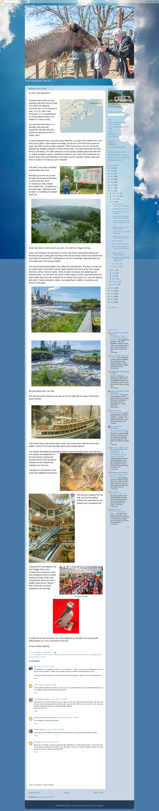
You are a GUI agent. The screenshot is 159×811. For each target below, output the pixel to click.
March (114, 279)
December (116, 193)
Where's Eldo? (115, 510)
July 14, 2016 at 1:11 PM (45, 666)
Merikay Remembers (115, 160)
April (114, 276)
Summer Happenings (117, 375)
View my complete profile (116, 147)
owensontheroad (40, 730)
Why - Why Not (113, 136)
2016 (112, 191)
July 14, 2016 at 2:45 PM (47, 685)
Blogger (100, 805)
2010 (112, 302)
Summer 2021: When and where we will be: (117, 123)
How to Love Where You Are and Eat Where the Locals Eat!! (119, 449)
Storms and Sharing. (117, 412)
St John (43, 657)
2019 (112, 182)
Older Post (98, 792)
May (114, 273)
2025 (112, 168)
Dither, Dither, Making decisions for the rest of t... (120, 248)
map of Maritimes (54, 654)
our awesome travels (41, 699)
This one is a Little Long (118, 494)
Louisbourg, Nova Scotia (120, 209)
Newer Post (34, 792)
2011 (112, 299)
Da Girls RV (114, 492)
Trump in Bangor (117, 266)
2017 (112, 188)
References (112, 134)
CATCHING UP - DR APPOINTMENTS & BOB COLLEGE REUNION (118, 454)
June (114, 270)
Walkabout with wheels (118, 472)
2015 (112, 288)
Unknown (37, 742)
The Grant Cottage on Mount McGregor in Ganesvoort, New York (119, 476)
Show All (128, 526)
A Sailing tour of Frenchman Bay (118, 254)
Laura (36, 685)
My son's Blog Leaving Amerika (118, 157)
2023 (112, 171)
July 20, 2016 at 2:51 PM (50, 742)
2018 (112, 185)
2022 (112, 174)
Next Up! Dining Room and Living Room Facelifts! (118, 431)
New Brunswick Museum (69, 654)
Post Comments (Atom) (46, 797)
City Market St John (41, 654)
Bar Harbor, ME (117, 264)
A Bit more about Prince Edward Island (120, 228)
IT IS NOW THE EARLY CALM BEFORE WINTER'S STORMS (119, 338)
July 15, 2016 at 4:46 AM (70, 717)
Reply (36, 678)
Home (66, 792)
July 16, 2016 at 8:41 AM (55, 730)
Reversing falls (84, 654)
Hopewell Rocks (117, 241)
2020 (112, 179)
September (116, 196)
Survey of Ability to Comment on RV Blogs (120, 205)
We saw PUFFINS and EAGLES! (119, 212)
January (115, 284)
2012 (112, 296)
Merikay (113, 144)
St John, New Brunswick (120, 244)
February (115, 281)
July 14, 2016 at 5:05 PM (58, 699)
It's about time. (115, 411)
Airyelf (86, 805)
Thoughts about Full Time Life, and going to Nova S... (120, 222)
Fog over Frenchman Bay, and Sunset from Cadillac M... (121, 259)
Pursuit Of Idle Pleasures (119, 356)
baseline (113, 357)
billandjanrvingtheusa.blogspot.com (47, 717)
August (114, 199)
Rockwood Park (34, 657)
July (113, 202)
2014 (112, 291)
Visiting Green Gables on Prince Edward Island (120, 237)
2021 (112, 176)
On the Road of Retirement (116, 427)
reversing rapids (95, 654)
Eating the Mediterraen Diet (117, 155)
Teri (35, 666)
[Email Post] (55, 652)
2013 (112, 294)
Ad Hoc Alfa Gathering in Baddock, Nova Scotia (120, 217)
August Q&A (114, 394)
